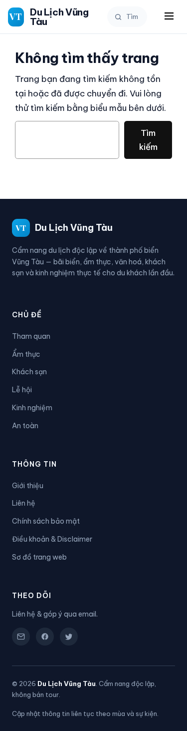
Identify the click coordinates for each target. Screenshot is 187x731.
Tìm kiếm (148, 139)
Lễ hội (22, 389)
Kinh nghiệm (32, 407)
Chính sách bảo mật (46, 521)
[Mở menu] (169, 16)
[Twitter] (69, 637)
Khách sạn (29, 371)
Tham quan (31, 336)
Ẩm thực (26, 354)
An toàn (25, 425)
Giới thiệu (27, 485)
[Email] (21, 637)
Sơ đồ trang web (39, 557)
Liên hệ (23, 503)
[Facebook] (45, 637)
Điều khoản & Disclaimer (52, 539)
